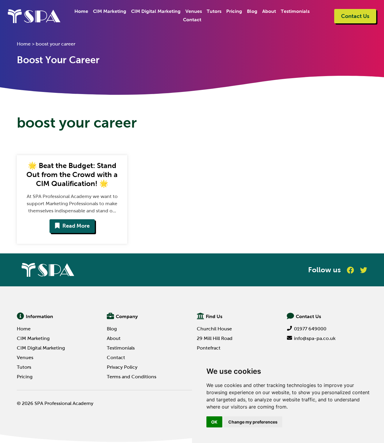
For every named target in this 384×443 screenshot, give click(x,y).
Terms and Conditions (131, 376)
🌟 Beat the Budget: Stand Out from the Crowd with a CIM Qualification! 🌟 (72, 174)
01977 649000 (310, 328)
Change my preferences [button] (253, 421)
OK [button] (214, 421)
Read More (76, 226)
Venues (193, 11)
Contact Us (355, 16)
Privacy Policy (122, 367)
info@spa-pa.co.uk (314, 338)
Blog (252, 11)
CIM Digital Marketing (156, 11)
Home (81, 11)
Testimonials (295, 11)
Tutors (214, 11)
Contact (192, 19)
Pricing (234, 11)
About (269, 11)
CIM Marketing (109, 11)
